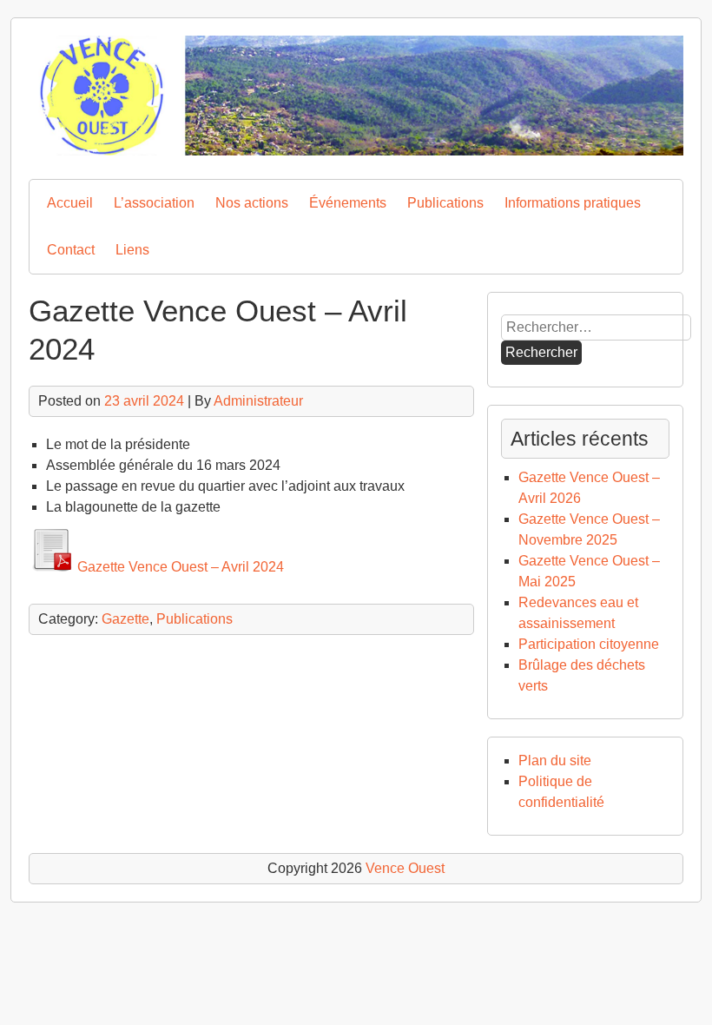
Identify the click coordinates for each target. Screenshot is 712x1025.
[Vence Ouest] (356, 150)
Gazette (125, 619)
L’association (154, 202)
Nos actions (251, 202)
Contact (71, 249)
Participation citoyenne (588, 644)
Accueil (70, 202)
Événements (347, 202)
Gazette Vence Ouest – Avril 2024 (180, 566)
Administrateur (258, 400)
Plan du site (554, 760)
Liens (132, 249)
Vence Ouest (405, 868)
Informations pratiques (572, 202)
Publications (445, 202)
